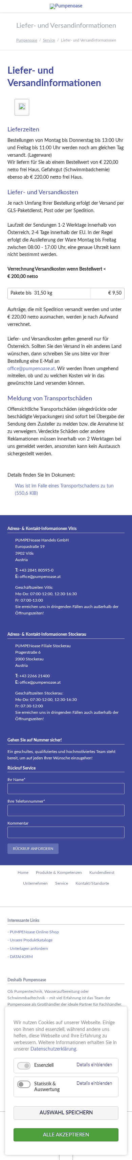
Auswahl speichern (66, 1112)
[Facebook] (66, 897)
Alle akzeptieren (66, 1134)
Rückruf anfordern (33, 849)
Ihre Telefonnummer (26, 801)
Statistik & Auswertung (47, 1087)
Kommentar (17, 823)
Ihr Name (16, 779)
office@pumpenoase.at (31, 369)
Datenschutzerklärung (53, 1049)
